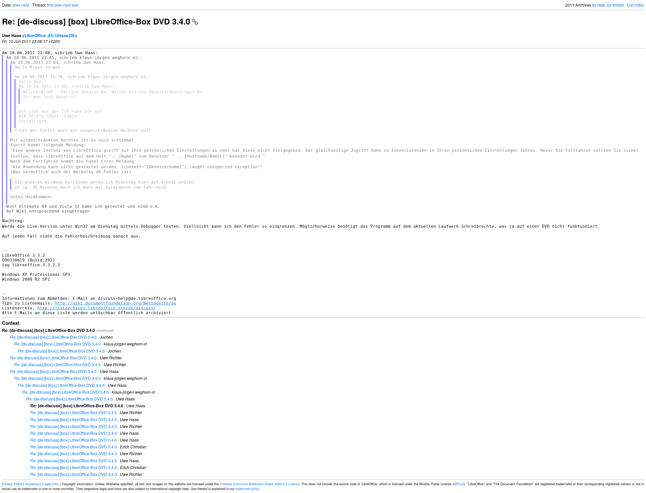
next (25, 5)
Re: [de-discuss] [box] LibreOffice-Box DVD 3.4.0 (96, 21)
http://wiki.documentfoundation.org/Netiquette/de (115, 303)
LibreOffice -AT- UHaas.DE (49, 35)
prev (16, 5)
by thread (615, 5)
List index (635, 5)
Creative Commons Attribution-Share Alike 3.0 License (259, 483)
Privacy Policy (12, 483)
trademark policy (247, 488)
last (75, 5)
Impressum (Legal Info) (42, 483)
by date (598, 5)
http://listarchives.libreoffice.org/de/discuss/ (96, 308)
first (50, 5)
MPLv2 (459, 483)
